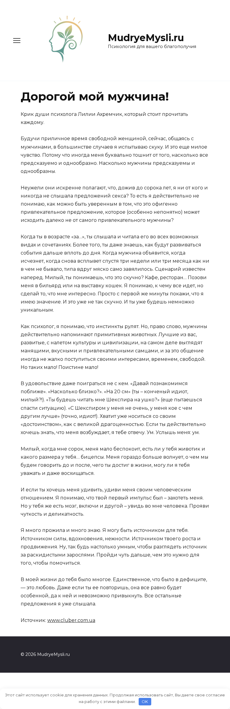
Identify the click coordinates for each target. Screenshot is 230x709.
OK (145, 701)
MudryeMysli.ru (146, 38)
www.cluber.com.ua (71, 620)
